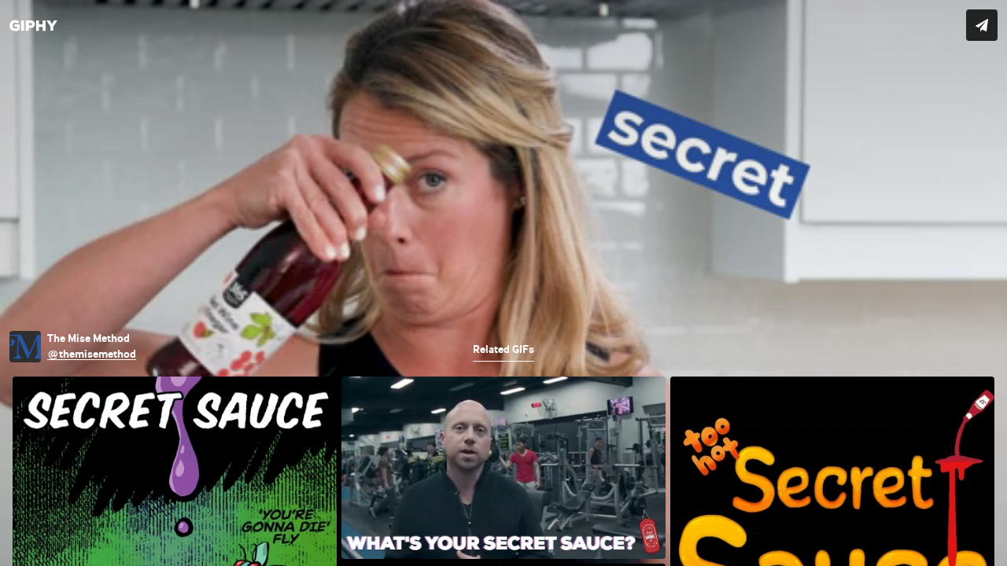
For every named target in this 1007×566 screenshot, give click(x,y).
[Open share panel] (982, 25)
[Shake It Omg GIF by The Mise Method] (503, 283)
